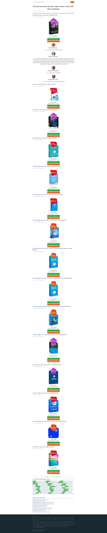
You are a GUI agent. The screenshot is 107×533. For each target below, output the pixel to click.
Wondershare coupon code (41, 196)
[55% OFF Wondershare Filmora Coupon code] (53, 26)
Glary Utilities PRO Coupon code (40, 138)
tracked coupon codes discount (39, 481)
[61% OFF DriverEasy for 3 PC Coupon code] (53, 121)
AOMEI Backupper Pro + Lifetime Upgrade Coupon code (45, 334)
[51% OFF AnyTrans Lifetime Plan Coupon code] (53, 404)
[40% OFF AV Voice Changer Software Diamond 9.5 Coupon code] (53, 231)
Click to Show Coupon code (54, 39)
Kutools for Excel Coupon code (40, 84)
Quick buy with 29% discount (54, 332)
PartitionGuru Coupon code (39, 446)
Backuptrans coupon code (40, 308)
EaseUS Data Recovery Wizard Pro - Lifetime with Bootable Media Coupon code (50, 248)
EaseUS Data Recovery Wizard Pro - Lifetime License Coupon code (48, 278)
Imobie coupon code (40, 394)
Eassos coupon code (40, 448)
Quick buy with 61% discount (54, 192)
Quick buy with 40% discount (54, 246)
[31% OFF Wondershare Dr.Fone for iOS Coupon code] (53, 376)
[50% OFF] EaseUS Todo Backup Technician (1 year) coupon (42, 509)
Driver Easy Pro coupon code (41, 111)
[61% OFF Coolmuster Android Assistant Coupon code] (53, 177)
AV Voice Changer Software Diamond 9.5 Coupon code (45, 220)
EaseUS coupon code (40, 251)
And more (34, 494)
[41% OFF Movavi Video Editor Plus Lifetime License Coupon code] (53, 431)
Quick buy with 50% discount (54, 276)
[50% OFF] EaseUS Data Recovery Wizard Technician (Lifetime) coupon (43, 502)
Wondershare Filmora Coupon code (41, 15)
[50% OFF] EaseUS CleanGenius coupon (39, 501)
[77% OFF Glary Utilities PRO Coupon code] (53, 149)
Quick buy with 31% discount (54, 107)
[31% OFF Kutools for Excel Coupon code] (53, 94)
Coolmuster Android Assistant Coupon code (42, 166)
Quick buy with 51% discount (54, 419)
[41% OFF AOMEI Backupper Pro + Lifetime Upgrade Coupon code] (53, 346)
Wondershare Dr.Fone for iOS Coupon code (42, 364)
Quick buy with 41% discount (54, 444)
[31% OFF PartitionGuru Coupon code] (53, 458)
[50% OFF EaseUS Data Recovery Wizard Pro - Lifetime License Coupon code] (53, 289)
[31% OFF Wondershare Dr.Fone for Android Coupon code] (53, 204)
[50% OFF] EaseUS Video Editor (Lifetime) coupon (40, 505)
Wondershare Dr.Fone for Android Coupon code (43, 194)
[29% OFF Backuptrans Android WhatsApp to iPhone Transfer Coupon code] (53, 317)
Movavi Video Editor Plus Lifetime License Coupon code (45, 421)
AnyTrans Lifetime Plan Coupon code (41, 393)
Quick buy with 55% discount (54, 41)
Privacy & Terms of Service (40, 527)
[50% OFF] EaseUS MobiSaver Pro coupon (39, 510)
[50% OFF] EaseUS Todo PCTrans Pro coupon (39, 506)
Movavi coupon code (40, 423)
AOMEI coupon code (40, 336)
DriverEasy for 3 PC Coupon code (40, 109)
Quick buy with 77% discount (54, 164)
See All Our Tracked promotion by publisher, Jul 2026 (41, 479)
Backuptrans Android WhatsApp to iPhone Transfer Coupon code (47, 306)
